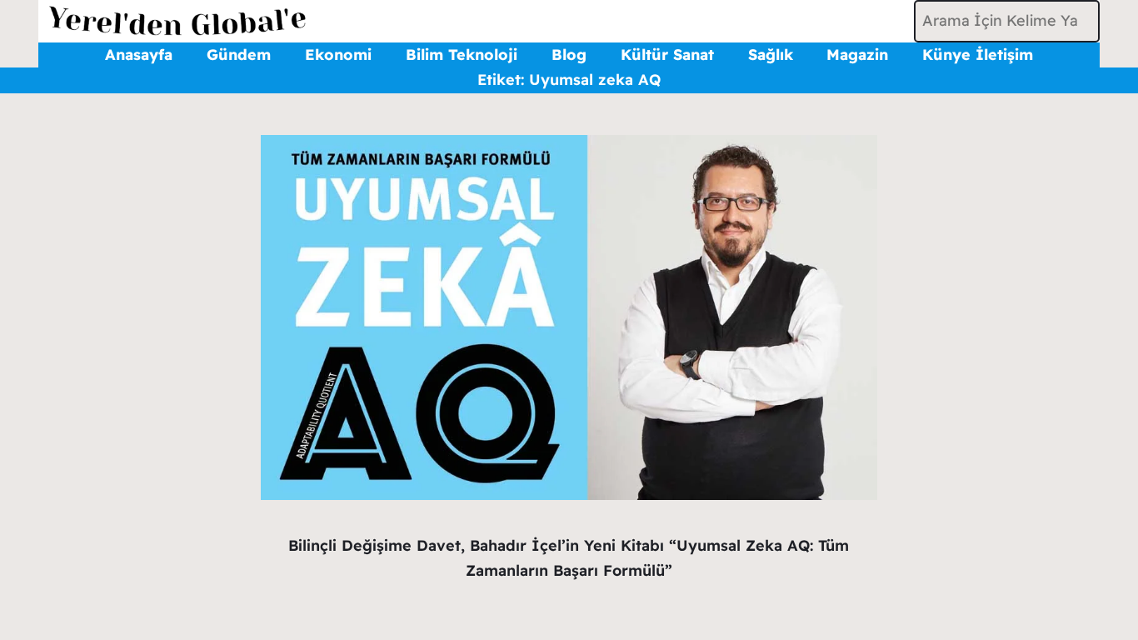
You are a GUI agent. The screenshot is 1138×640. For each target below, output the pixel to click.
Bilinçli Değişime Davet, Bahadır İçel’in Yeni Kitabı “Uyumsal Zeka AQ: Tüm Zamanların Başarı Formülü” (568, 558)
